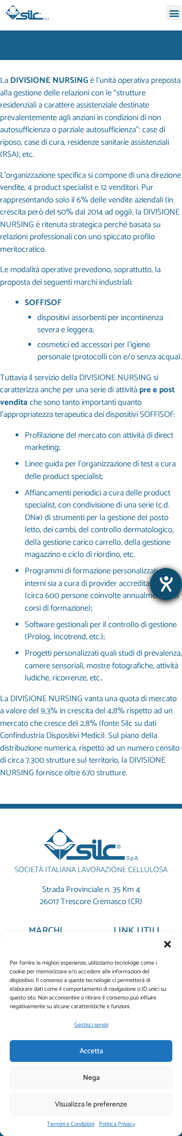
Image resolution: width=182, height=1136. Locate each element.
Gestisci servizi (91, 1024)
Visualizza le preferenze (91, 1104)
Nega (91, 1078)
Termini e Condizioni (70, 1124)
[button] (167, 944)
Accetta (91, 1051)
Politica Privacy (117, 1124)
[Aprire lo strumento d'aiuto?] (166, 584)
